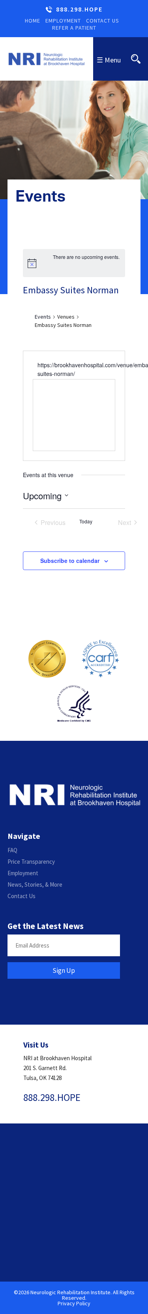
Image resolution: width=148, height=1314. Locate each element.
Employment (63, 20)
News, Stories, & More (34, 884)
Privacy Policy (74, 1303)
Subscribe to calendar (69, 560)
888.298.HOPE (79, 9)
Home (32, 20)
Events (43, 316)
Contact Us (102, 20)
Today (85, 521)
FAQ (12, 850)
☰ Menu (109, 59)
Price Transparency (31, 861)
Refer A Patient (74, 27)
